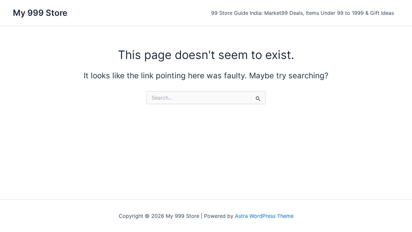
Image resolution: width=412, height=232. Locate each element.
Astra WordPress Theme (264, 216)
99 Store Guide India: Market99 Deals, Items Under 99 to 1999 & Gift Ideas (302, 13)
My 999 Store (40, 13)
